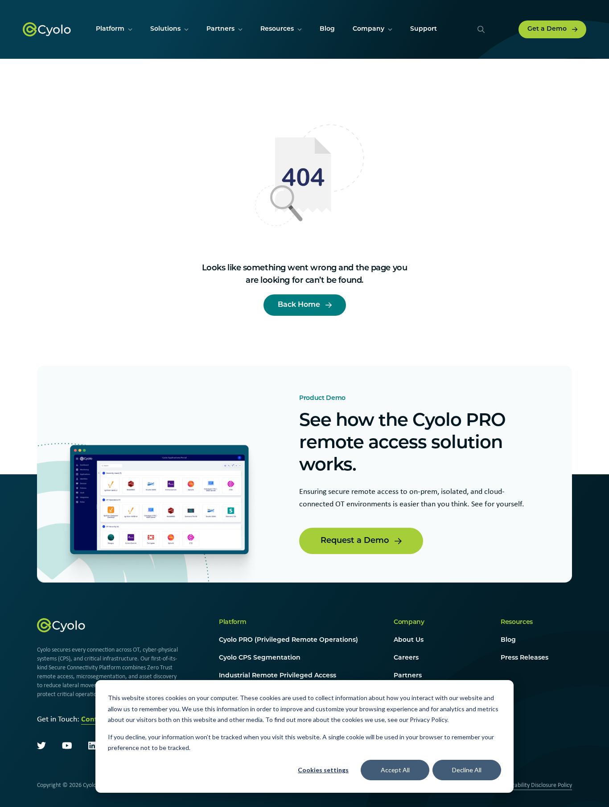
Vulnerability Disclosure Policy (535, 785)
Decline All (466, 770)
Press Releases (524, 658)
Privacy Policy (428, 719)
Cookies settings (323, 770)
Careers (406, 658)
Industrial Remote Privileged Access (277, 675)
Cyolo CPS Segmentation (259, 658)
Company (409, 622)
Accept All (395, 770)
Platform (232, 622)
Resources (517, 622)
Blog (508, 640)
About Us (409, 640)
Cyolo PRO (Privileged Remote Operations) (288, 640)
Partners (408, 675)
